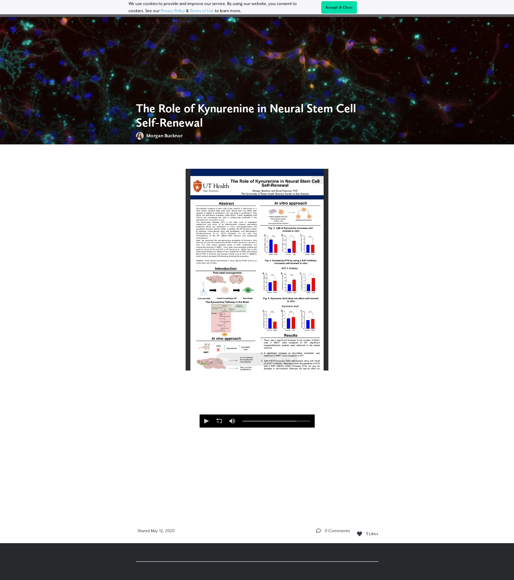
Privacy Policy (173, 10)
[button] (206, 421)
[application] (257, 421)
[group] (232, 421)
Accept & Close (339, 7)
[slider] (276, 421)
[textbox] (257, 327)
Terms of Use (202, 10)
